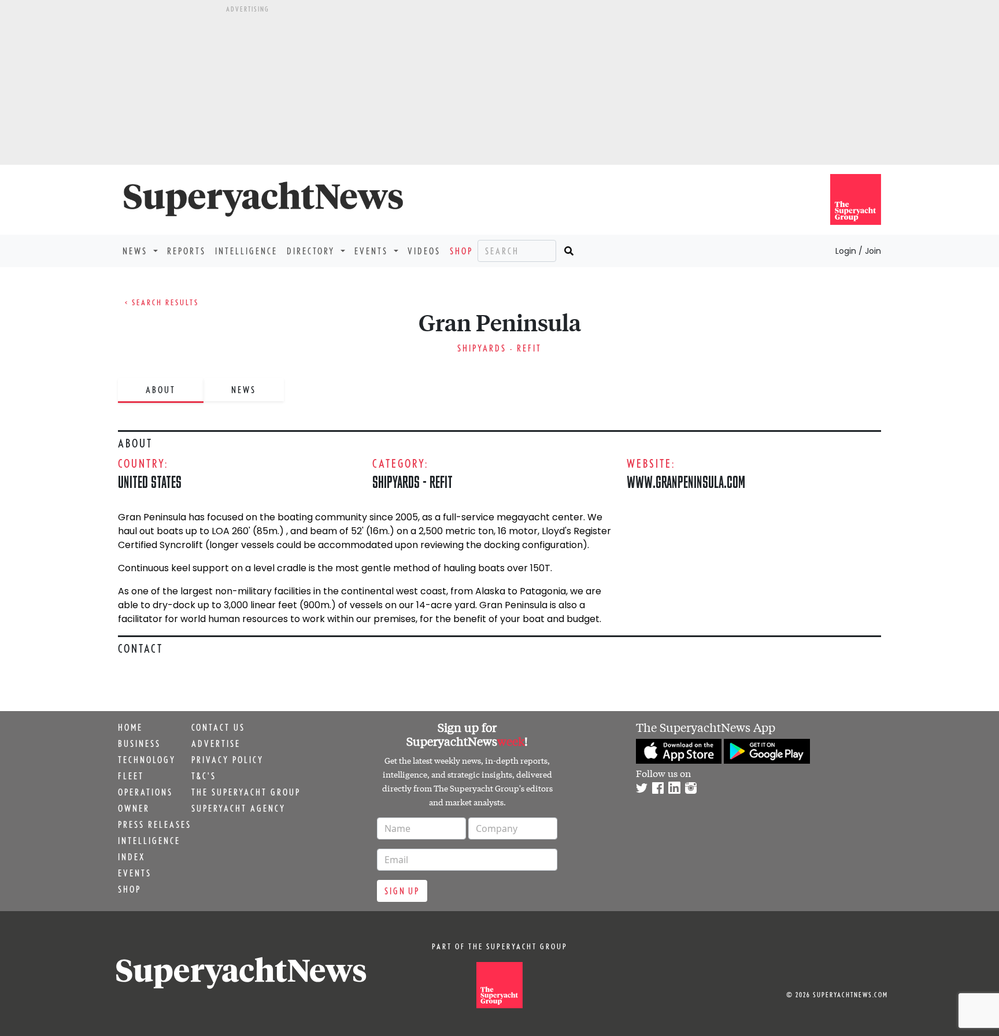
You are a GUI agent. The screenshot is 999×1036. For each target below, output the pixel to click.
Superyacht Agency (238, 808)
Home (130, 727)
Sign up (402, 891)
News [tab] (243, 389)
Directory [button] (312, 251)
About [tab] (161, 389)
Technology (147, 759)
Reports (186, 251)
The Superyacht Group (246, 792)
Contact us (218, 727)
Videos (424, 251)
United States (150, 481)
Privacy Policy (227, 759)
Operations (145, 792)
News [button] (137, 251)
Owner (134, 808)
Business (139, 743)
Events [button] (372, 251)
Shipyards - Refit (499, 348)
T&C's (203, 776)
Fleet (131, 776)
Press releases (154, 824)
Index (131, 857)
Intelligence (246, 251)
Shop (461, 251)
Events (134, 873)
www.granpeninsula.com (686, 481)
